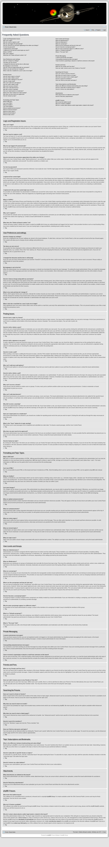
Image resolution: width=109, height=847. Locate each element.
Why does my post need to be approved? (13, 94)
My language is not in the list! (10, 65)
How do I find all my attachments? (64, 96)
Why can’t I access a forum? (10, 86)
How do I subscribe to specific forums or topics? (68, 87)
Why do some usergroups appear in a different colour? (70, 48)
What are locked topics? (9, 113)
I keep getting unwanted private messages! (67, 59)
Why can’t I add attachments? (11, 87)
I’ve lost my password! (9, 47)
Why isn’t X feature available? (63, 103)
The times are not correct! (10, 62)
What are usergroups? (61, 43)
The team (75, 832)
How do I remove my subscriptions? (65, 89)
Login (104, 30)
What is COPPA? (7, 52)
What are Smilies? (7, 104)
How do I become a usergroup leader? (65, 47)
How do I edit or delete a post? (11, 78)
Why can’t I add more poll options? (12, 82)
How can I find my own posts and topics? (66, 80)
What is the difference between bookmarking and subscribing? (72, 85)
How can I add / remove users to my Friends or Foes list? (70, 68)
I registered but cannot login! (10, 48)
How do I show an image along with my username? (16, 67)
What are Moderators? (61, 42)
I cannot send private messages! (64, 57)
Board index (13, 27)
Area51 (97, 806)
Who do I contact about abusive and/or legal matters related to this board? (75, 105)
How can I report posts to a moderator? (13, 91)
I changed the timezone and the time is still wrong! (16, 64)
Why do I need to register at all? (11, 42)
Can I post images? (8, 106)
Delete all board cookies (85, 832)
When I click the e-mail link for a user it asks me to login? (17, 70)
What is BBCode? (7, 101)
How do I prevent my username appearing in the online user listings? (20, 45)
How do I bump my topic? (9, 95)
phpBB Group (51, 796)
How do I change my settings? (11, 60)
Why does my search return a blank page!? (67, 77)
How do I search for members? (64, 78)
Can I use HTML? (7, 103)
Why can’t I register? (8, 53)
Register (98, 30)
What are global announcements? (11, 108)
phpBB (49, 835)
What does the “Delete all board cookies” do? (14, 55)
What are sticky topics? (9, 111)
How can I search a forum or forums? (65, 73)
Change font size (104, 27)
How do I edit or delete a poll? (10, 84)
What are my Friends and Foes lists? (65, 66)
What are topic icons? (8, 114)
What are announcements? (10, 109)
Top (6, 130)
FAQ (93, 30)
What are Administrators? (62, 40)
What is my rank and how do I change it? (13, 69)
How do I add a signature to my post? (12, 79)
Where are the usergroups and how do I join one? (68, 45)
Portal (6, 27)
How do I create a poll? (9, 81)
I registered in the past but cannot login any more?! (16, 50)
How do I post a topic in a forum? (11, 76)
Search (87, 30)
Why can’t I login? (7, 40)
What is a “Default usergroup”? (63, 50)
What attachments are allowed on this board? (67, 94)
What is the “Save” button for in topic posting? (15, 92)
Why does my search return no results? (66, 75)
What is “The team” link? (62, 52)
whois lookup (22, 817)
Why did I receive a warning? (10, 89)
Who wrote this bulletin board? (63, 102)
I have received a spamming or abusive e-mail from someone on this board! (75, 60)
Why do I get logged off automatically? (13, 43)
